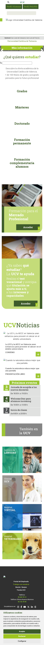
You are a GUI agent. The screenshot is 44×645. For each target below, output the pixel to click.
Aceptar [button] (22, 631)
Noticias (21, 325)
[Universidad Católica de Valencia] (24, 20)
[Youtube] (24, 607)
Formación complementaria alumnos (22, 162)
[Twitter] (28, 607)
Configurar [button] (22, 641)
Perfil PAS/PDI (30, 6)
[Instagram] (18, 607)
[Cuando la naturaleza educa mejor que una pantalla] (22, 361)
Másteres (22, 107)
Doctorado (22, 123)
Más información (22, 47)
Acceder (28, 227)
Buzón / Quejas (21, 587)
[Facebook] (21, 607)
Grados (22, 91)
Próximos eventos (24, 383)
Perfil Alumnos (14, 6)
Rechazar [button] (22, 636)
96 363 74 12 (22, 597)
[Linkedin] (32, 607)
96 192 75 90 (22, 602)
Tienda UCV (21, 590)
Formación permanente (22, 141)
